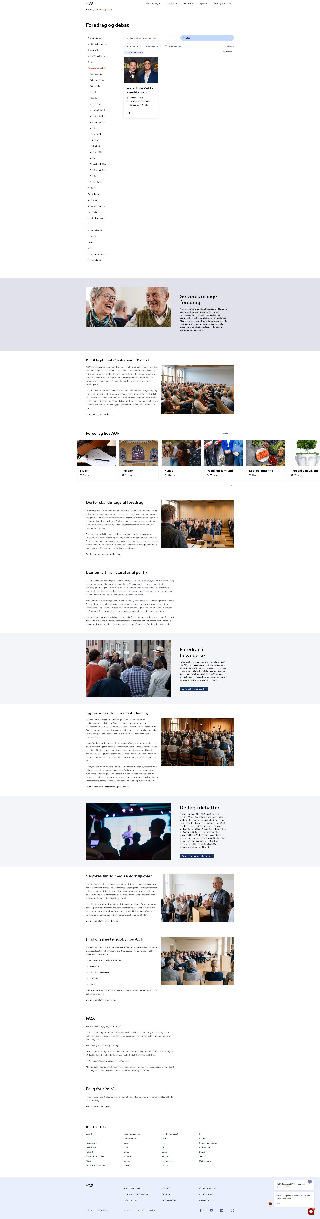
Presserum (204, 1200)
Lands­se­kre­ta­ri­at (206, 1194)
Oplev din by (93, 194)
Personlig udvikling (98, 164)
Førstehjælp (91, 1143)
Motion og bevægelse (97, 44)
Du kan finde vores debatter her (197, 856)
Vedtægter (166, 1194)
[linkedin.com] (221, 1210)
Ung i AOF (166, 1188)
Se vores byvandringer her (194, 689)
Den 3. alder (95, 86)
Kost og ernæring (97, 116)
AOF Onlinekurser (132, 1188)
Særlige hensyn (97, 182)
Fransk (127, 1147)
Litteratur (94, 140)
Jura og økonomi (97, 110)
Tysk (164, 1143)
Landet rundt (96, 134)
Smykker (165, 1156)
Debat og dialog (97, 80)
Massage (128, 1156)
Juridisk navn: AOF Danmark (137, 1194)
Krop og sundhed (97, 122)
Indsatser (170, 3)
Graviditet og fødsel (95, 1156)
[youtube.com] (211, 1210)
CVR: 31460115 (130, 1200)
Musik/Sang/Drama (96, 56)
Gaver (90, 242)
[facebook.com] (200, 1210)
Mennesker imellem (96, 206)
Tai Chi (165, 1165)
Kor (163, 1147)
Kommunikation (95, 230)
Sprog (90, 62)
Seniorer (92, 188)
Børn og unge (96, 74)
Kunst (92, 128)
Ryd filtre (227, 51)
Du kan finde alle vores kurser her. (101, 1000)
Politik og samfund (98, 170)
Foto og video (168, 1161)
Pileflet (127, 1165)
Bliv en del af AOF (207, 1188)
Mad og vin (93, 200)
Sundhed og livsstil (96, 218)
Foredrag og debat (97, 68)
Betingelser (128, 1210)
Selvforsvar (91, 1147)
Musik (92, 158)
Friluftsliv (92, 236)
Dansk (89, 1138)
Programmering (206, 1147)
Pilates (202, 1138)
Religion (93, 176)
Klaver (164, 1152)
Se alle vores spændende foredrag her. (103, 554)
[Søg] (127, 38)
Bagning (203, 1152)
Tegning (202, 1156)
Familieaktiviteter (96, 212)
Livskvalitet (95, 146)
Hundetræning (130, 1138)
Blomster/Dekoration (95, 1165)
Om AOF (187, 3)
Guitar (127, 1152)
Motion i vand (205, 1161)
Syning (127, 1161)
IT (89, 224)
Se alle (225, 433)
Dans (126, 1143)
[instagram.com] (232, 1210)
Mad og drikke (96, 152)
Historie (93, 98)
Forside (89, 9)
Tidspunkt (130, 46)
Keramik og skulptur (208, 1143)
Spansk (89, 1134)
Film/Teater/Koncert (97, 254)
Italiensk (89, 1152)
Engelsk (165, 1138)
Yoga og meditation (132, 1134)
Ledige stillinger (169, 1200)
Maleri (89, 1161)
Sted (188, 38)
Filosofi (93, 92)
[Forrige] (226, 485)
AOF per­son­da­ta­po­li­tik (146, 1210)
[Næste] (231, 485)
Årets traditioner (95, 260)
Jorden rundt (96, 104)
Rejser (90, 248)
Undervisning (152, 3)
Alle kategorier (94, 38)
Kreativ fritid (93, 50)
